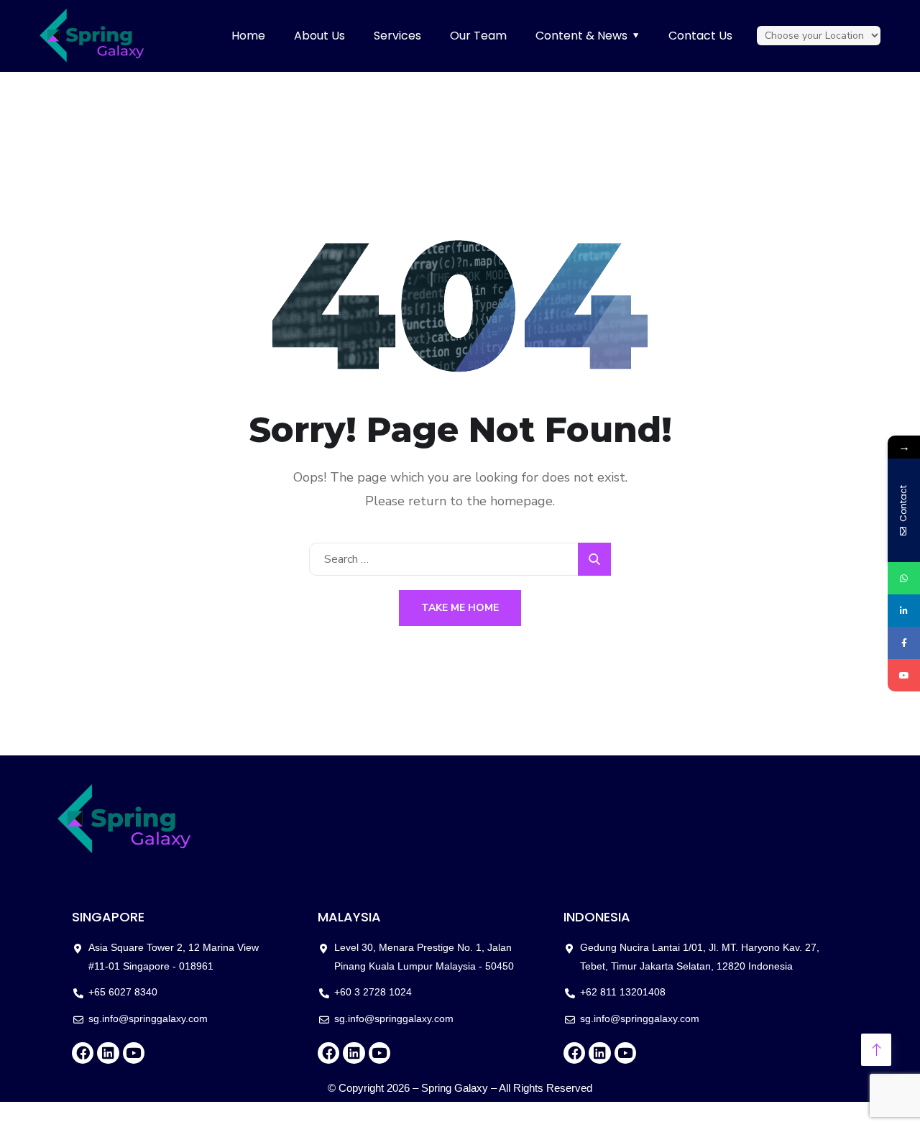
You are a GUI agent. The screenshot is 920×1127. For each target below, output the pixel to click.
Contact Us (700, 35)
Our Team (478, 35)
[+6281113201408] (904, 578)
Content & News (581, 35)
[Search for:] (460, 559)
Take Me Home (460, 608)
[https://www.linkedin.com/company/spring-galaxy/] (904, 610)
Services (397, 35)
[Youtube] (133, 1053)
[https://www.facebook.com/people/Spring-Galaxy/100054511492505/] (904, 643)
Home (248, 35)
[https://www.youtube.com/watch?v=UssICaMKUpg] (904, 675)
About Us (319, 35)
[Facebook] (82, 1053)
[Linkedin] (108, 1053)
